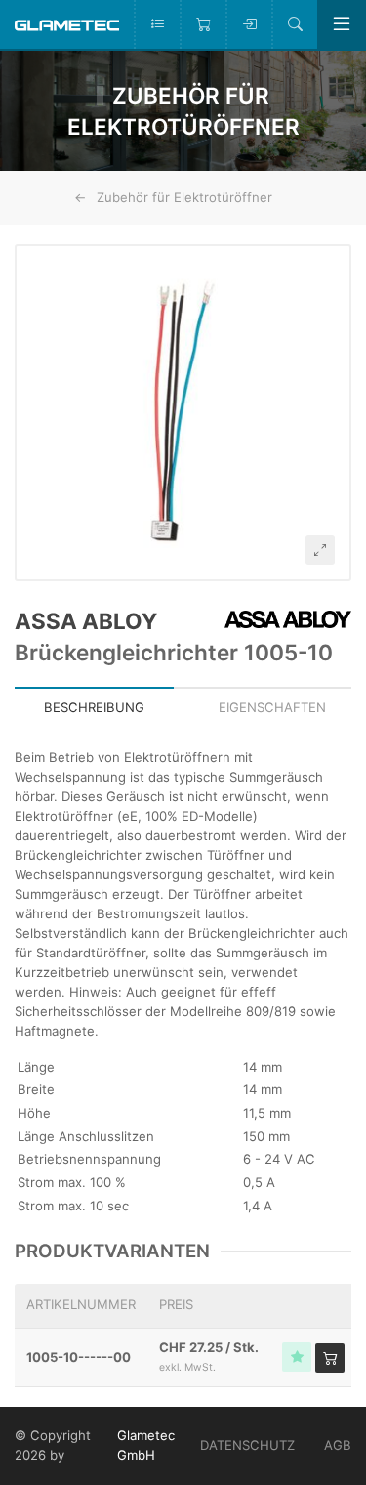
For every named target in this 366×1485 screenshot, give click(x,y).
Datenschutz (247, 1445)
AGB (337, 1445)
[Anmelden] (248, 24)
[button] (183, 412)
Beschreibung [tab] (94, 707)
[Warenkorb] (202, 24)
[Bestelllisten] (157, 24)
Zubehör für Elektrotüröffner (184, 197)
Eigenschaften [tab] (272, 707)
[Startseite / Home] (67, 24)
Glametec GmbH (146, 1445)
